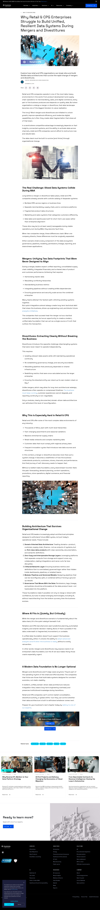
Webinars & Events (58, 878)
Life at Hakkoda (81, 880)
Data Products (33, 854)
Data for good (80, 878)
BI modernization (81, 854)
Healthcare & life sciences (60, 856)
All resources (56, 873)
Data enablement (81, 859)
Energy (55, 851)
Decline (19, 904)
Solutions (45, 5)
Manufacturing (57, 861)
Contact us (89, 5)
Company (69, 5)
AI (52, 5)
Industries (35, 5)
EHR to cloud (80, 861)
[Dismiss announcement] (96, 1)
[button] (26, 87)
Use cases (32, 875)
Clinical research (81, 856)
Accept (9, 904)
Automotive (56, 849)
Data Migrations (34, 851)
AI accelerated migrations (83, 851)
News (54, 885)
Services (25, 5)
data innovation (50, 743)
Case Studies (56, 880)
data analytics (42, 743)
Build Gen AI (33, 873)
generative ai (56, 743)
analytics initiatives (30, 311)
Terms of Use (84, 896)
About (78, 873)
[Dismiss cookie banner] (23, 882)
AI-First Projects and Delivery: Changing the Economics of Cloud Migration (49, 779)
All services (32, 849)
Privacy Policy (76, 896)
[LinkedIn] (2, 852)
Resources (59, 5)
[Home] (7, 5)
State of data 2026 (35, 880)
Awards (55, 883)
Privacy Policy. (14, 889)
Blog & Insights (57, 875)
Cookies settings (14, 901)
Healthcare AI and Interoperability (39, 883)
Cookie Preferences (94, 896)
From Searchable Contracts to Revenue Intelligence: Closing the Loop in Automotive (82, 779)
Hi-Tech (55, 859)
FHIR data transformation (83, 864)
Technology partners (82, 875)
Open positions (80, 883)
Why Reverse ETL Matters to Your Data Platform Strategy (15, 778)
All (77, 849)
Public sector (56, 864)
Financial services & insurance (61, 854)
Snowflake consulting (35, 856)
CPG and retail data (34, 743)
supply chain (63, 743)
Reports (55, 888)
